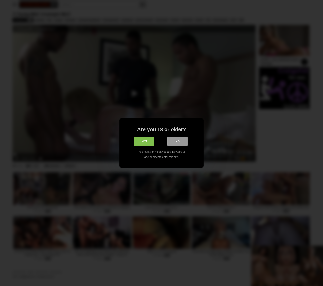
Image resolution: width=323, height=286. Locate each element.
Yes (144, 141)
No (177, 141)
